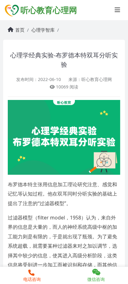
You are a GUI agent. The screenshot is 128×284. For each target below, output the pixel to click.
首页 (20, 30)
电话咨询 (32, 279)
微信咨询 (96, 279)
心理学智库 (43, 30)
